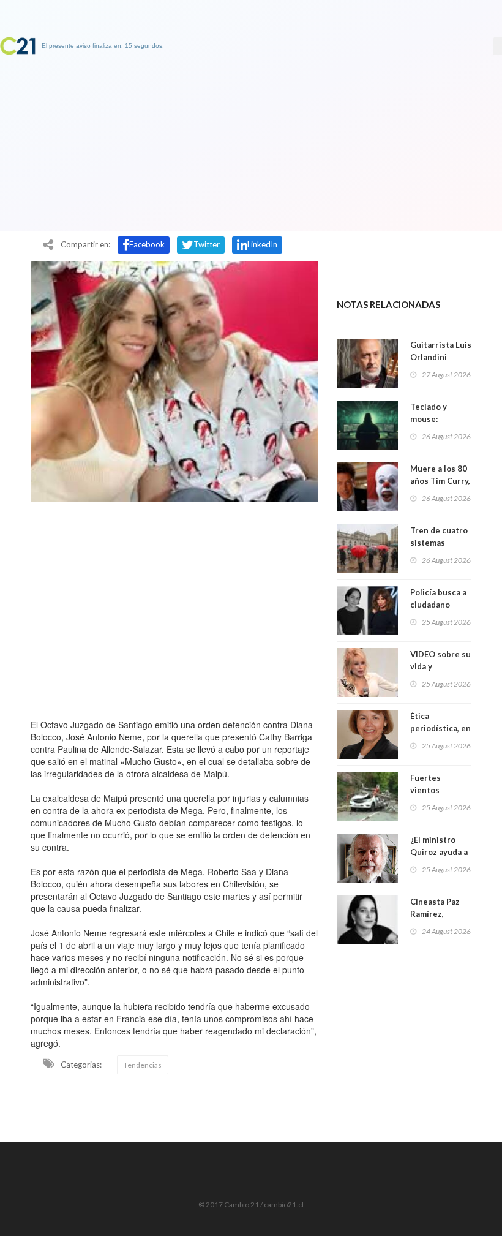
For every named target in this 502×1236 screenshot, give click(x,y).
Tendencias (143, 1064)
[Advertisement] (174, 607)
